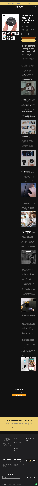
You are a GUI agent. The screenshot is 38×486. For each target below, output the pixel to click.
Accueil (15, 438)
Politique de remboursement (17, 448)
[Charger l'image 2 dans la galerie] (8, 33)
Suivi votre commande (18, 450)
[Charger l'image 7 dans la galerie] (13, 38)
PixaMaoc (6, 484)
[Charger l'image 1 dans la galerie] (4, 33)
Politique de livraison (17, 444)
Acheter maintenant (28, 40)
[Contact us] (36, 484)
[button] (2, 7)
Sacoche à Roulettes (17, 452)
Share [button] (24, 377)
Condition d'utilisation (18, 442)
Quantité (22, 32)
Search (27, 440)
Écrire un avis (19, 395)
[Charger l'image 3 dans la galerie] (13, 33)
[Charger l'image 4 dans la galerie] (17, 33)
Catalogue (27, 444)
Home (27, 442)
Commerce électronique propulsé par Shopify (14, 484)
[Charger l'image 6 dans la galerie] (8, 38)
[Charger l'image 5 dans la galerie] (4, 38)
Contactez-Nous (17, 440)
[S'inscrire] (27, 427)
